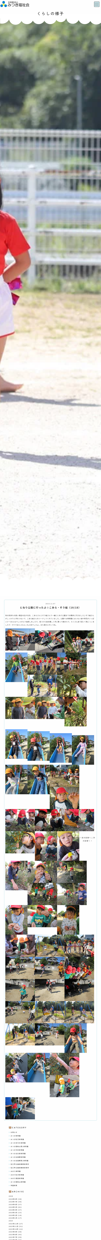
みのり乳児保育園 (17, 1175)
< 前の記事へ (85, 837)
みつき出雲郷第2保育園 (20, 1161)
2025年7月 (13, 1237)
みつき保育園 (16, 1136)
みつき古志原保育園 (18, 1153)
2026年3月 (13, 1213)
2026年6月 (13, 1204)
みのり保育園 (16, 1171)
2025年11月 (14, 1226)
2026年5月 (13, 1207)
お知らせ (14, 1132)
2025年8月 (13, 1234)
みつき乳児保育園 (17, 1139)
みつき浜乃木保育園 (18, 1143)
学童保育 (14, 1185)
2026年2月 (13, 1215)
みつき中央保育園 (17, 1150)
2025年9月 (13, 1232)
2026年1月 (13, 1218)
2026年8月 (13, 1199)
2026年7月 (13, 1202)
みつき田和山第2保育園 (20, 1146)
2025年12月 (14, 1224)
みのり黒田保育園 (17, 1178)
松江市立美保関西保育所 (20, 1164)
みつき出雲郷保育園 (18, 1157)
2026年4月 (13, 1210)
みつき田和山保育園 (18, 1182)
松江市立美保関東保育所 (20, 1168)
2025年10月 (14, 1229)
